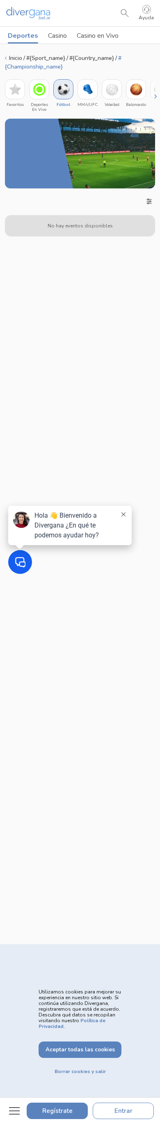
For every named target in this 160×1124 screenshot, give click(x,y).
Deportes (23, 35)
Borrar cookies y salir (80, 1071)
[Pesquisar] (125, 13)
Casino (57, 35)
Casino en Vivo (98, 35)
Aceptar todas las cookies (80, 1049)
